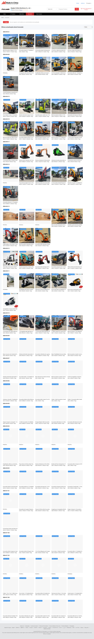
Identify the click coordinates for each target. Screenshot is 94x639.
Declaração (27, 625)
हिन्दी (73, 627)
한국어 (60, 627)
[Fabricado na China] (10, 2)
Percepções (72, 625)
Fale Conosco (39, 14)
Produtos (13, 14)
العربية (64, 627)
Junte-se (83, 3)
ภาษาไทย (77, 627)
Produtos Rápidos (65, 625)
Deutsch (40, 627)
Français (31, 627)
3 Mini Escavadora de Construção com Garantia (45, 182)
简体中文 (17, 627)
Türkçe (82, 627)
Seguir (6, 22)
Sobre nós (22, 625)
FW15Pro (5, 224)
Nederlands (69, 627)
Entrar (77, 3)
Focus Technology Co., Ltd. (45, 631)
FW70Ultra (5, 289)
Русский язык (55, 627)
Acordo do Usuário (34, 625)
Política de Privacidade (43, 625)
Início (4, 14)
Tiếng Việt (86, 627)
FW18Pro (5, 574)
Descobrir (30, 14)
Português (45, 627)
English (13, 627)
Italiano (49, 627)
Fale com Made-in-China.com (54, 625)
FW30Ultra (5, 73)
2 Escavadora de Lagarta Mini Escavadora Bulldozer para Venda (16, 331)
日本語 (27, 627)
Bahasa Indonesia (47, 628)
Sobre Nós (21, 14)
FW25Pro (5, 182)
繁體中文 (22, 627)
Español (35, 627)
